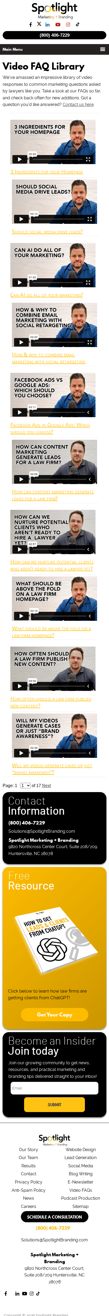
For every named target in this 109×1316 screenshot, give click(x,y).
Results (28, 1165)
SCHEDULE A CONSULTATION (54, 1217)
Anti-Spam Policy (29, 1190)
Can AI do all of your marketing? (46, 294)
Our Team (28, 1157)
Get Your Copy (54, 1014)
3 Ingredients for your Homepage (46, 171)
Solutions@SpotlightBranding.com (41, 831)
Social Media (80, 1165)
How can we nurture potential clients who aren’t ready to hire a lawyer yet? (52, 565)
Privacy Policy (28, 1182)
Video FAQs (80, 1190)
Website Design (81, 1149)
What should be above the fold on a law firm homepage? (51, 632)
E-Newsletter (80, 1182)
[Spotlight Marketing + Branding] (54, 18)
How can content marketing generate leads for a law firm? (53, 495)
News (28, 1198)
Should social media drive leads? (47, 231)
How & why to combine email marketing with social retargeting (48, 358)
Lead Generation (81, 1157)
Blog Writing (81, 1173)
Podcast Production (80, 1198)
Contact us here (78, 104)
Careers (28, 1206)
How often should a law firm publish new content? (50, 702)
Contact (28, 1173)
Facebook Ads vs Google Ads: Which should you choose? (50, 428)
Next (46, 785)
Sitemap (80, 1206)
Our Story (28, 1149)
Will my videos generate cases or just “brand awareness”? (52, 769)
